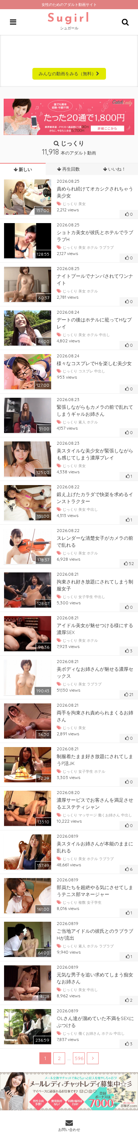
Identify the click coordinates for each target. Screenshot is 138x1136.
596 (79, 1058)
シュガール (69, 21)
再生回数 (70, 169)
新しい (25, 169)
